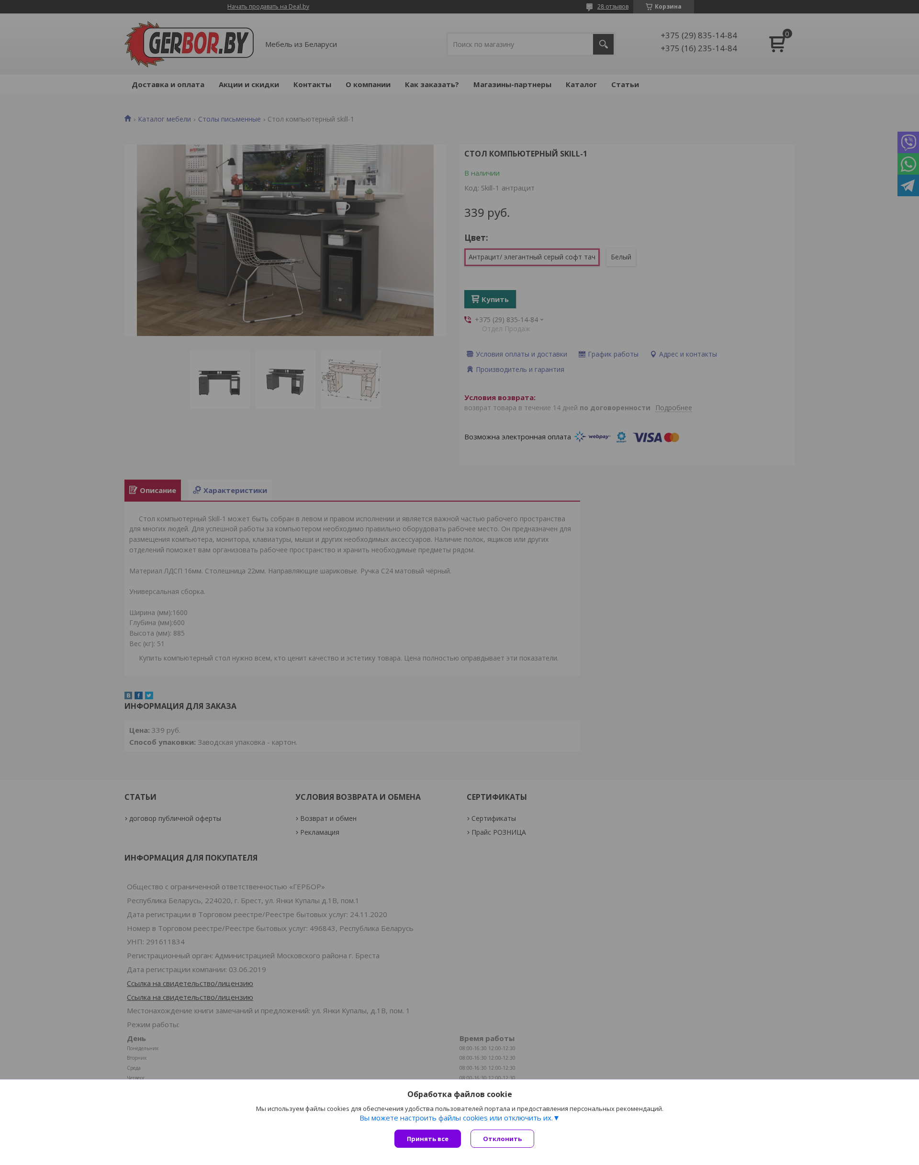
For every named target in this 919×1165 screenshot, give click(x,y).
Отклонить (502, 1138)
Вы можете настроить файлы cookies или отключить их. (456, 1117)
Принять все (427, 1138)
